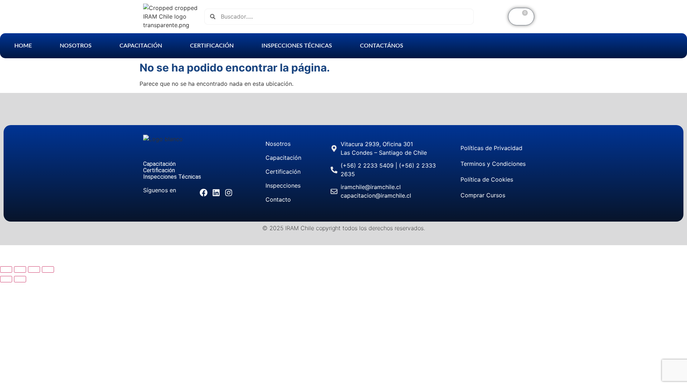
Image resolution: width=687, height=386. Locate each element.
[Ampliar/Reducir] (6, 269)
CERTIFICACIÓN (212, 46)
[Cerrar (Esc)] (48, 269)
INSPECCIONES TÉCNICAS (297, 46)
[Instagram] (229, 192)
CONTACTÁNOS (381, 46)
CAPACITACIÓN (141, 46)
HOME (23, 46)
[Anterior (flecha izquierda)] (6, 279)
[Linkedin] (216, 192)
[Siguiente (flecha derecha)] (20, 279)
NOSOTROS (76, 46)
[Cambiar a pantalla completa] (20, 269)
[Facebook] (203, 192)
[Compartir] (34, 269)
